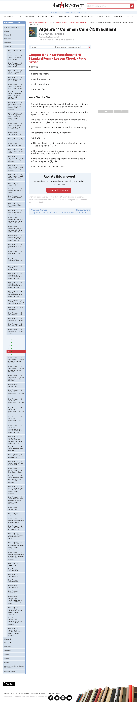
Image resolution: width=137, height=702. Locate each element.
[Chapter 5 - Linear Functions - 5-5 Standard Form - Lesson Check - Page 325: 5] (30, 47)
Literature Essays (64, 16)
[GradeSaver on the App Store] (9, 684)
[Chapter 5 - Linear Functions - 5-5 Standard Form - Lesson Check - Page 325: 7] (89, 47)
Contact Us (6, 693)
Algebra (57, 22)
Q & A (19, 16)
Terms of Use (34, 693)
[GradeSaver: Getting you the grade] (68, 6)
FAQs (12, 693)
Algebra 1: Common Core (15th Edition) (74, 22)
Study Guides (8, 16)
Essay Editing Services (46, 16)
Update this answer (59, 190)
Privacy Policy (25, 693)
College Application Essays (83, 16)
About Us (17, 693)
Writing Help (118, 16)
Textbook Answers (103, 16)
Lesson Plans (29, 16)
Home (30, 22)
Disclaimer (42, 693)
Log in (130, 16)
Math (50, 22)
